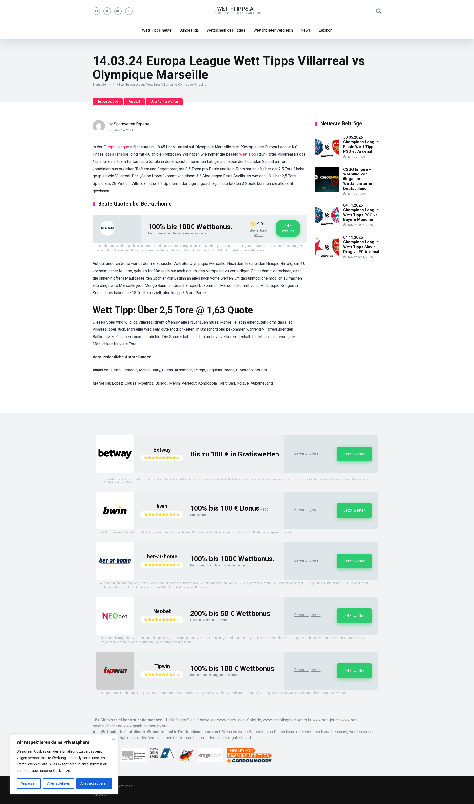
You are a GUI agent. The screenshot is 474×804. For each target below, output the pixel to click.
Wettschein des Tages (226, 30)
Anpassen (29, 783)
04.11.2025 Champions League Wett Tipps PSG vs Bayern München (361, 212)
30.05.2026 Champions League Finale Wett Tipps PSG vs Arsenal (361, 144)
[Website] (129, 11)
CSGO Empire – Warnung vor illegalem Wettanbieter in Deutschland (357, 179)
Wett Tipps (248, 154)
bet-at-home (162, 556)
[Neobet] (115, 633)
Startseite (99, 84)
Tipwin (162, 666)
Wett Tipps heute (157, 30)
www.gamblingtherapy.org (145, 726)
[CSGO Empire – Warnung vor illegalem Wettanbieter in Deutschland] (327, 190)
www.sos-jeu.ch (326, 720)
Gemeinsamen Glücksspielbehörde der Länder (187, 737)
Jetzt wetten (288, 228)
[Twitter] (107, 11)
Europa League (108, 101)
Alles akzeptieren (94, 783)
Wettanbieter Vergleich (273, 30)
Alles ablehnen (58, 783)
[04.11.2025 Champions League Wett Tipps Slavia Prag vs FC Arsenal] (327, 258)
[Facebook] (96, 11)
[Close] (113, 738)
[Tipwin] (115, 688)
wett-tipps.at (237, 8)
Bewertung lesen (258, 232)
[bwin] (115, 527)
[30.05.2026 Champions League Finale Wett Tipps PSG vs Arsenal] (327, 158)
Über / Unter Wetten (164, 101)
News (306, 30)
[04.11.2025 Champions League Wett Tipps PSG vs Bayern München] (327, 226)
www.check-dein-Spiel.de (239, 720)
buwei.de (208, 720)
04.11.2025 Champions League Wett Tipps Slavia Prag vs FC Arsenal (361, 244)
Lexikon (325, 30)
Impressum (100, 794)
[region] (64, 764)
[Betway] (115, 471)
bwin (162, 506)
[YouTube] (118, 11)
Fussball (134, 101)
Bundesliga (189, 30)
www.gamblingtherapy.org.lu (287, 720)
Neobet (162, 611)
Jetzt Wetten (354, 510)
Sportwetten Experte (131, 124)
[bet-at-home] (107, 234)
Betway (162, 450)
